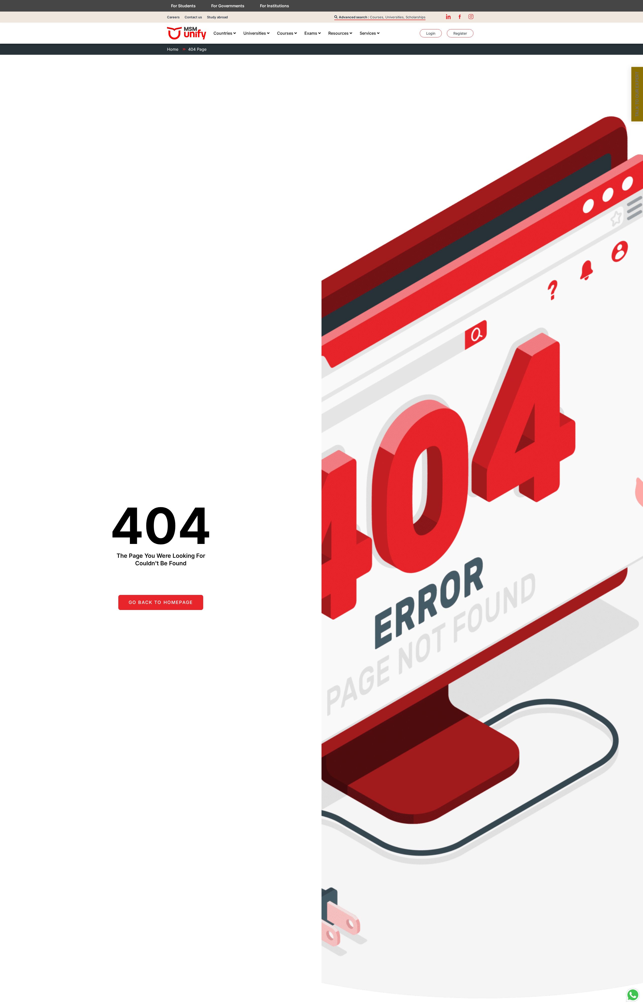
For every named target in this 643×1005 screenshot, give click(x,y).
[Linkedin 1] (448, 16)
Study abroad (217, 17)
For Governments (227, 5)
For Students (183, 5)
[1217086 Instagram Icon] (470, 16)
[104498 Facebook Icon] (459, 16)
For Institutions (274, 5)
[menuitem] (224, 33)
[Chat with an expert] (632, 994)
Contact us (193, 17)
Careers (173, 17)
